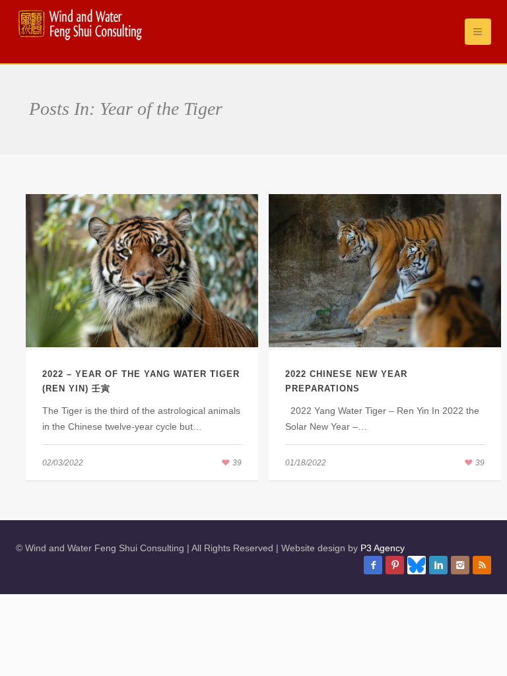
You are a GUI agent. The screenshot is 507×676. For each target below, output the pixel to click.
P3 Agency (382, 548)
